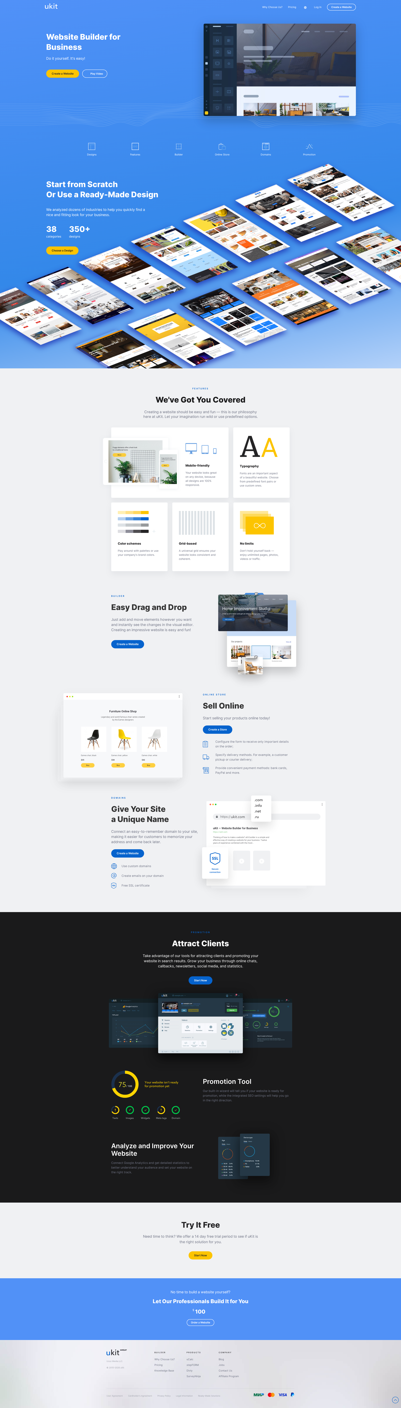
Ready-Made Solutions (209, 1396)
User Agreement (115, 1396)
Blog (221, 1359)
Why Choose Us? (272, 7)
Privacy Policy (164, 1396)
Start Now (200, 980)
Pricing (292, 7)
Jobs (221, 1364)
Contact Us (225, 1370)
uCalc (190, 1359)
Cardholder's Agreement (140, 1396)
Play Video (96, 73)
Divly (190, 1370)
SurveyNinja (194, 1376)
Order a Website (200, 1322)
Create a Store (217, 729)
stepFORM (193, 1364)
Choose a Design (62, 250)
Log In (317, 7)
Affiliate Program (229, 1376)
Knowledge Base (164, 1370)
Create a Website (341, 7)
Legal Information (184, 1396)
